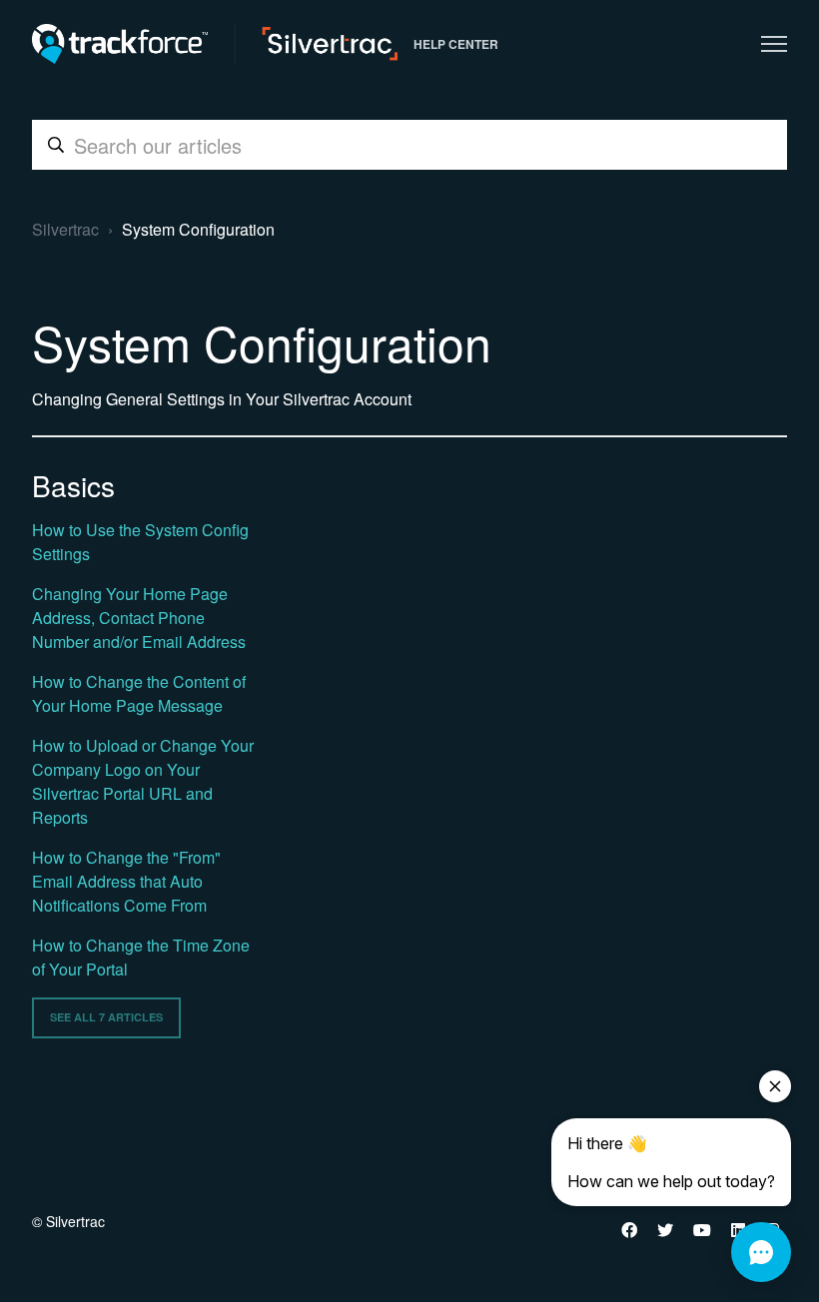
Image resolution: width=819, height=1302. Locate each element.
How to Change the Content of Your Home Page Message (139, 693)
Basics (73, 485)
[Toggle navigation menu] (774, 44)
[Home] (215, 44)
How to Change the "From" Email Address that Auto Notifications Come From (126, 881)
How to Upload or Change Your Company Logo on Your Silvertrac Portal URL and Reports (143, 781)
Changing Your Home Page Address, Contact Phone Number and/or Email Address (139, 617)
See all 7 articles (106, 1016)
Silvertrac (65, 229)
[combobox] (409, 145)
